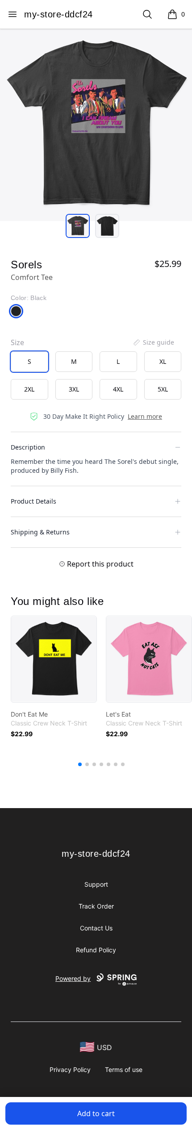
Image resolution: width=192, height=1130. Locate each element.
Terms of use (123, 1069)
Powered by (73, 978)
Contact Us (96, 928)
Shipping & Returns (40, 532)
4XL (118, 389)
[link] (53, 659)
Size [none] (17, 342)
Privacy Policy (70, 1069)
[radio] (29, 361)
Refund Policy (96, 950)
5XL (163, 389)
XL (162, 361)
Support (96, 884)
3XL (74, 389)
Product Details (33, 501)
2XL (29, 389)
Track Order (96, 906)
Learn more (145, 416)
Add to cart (96, 1113)
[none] (153, 342)
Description (28, 447)
